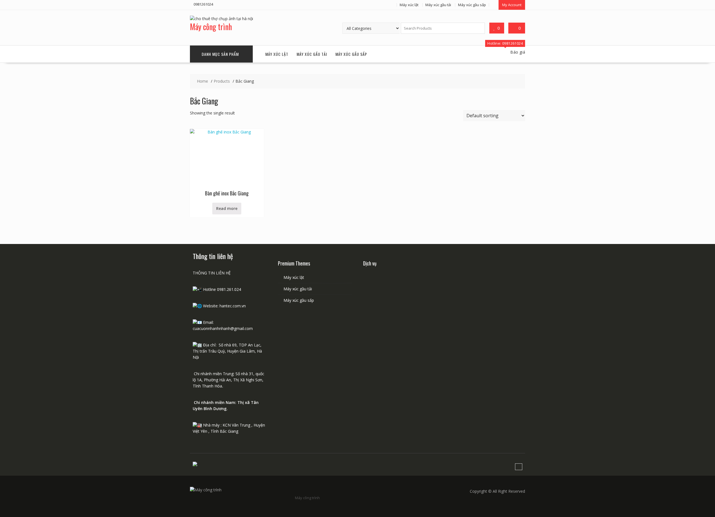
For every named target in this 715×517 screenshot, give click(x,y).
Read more (226, 208)
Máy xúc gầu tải (438, 4)
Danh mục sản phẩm (220, 54)
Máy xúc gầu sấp (472, 4)
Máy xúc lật (409, 4)
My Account (511, 4)
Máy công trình (211, 26)
